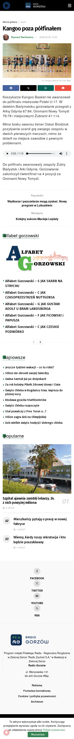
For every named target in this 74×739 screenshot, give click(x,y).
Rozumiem (38, 734)
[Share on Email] (63, 88)
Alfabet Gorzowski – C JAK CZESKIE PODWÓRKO (32, 329)
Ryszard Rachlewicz (22, 37)
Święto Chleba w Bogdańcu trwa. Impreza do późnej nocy (34, 392)
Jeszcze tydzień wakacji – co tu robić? (29, 367)
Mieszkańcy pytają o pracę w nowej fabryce (40, 521)
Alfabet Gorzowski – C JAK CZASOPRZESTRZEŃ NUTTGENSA (30, 295)
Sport (23, 21)
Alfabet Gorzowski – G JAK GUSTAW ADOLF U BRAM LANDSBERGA (32, 306)
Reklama (37, 685)
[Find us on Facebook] (37, 571)
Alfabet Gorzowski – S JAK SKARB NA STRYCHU (33, 283)
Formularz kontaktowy (37, 690)
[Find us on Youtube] (37, 596)
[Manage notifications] (6, 732)
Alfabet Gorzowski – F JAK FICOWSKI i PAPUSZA (34, 317)
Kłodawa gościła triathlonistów (25, 400)
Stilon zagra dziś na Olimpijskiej (25, 417)
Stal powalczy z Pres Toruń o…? (25, 411)
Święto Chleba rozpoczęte (22, 405)
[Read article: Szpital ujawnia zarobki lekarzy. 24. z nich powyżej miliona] (37, 469)
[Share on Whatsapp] (46, 88)
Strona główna (10, 21)
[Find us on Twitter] (37, 583)
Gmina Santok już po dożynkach (25, 379)
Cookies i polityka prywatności (37, 696)
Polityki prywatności (54, 730)
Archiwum (37, 701)
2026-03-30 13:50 (48, 37)
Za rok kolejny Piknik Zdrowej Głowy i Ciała (32, 384)
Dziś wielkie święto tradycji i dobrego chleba (34, 422)
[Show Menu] (69, 5)
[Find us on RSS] (37, 608)
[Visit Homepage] (39, 5)
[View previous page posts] (33, 342)
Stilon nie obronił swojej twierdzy (27, 373)
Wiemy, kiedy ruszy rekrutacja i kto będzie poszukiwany (39, 539)
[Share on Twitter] (28, 88)
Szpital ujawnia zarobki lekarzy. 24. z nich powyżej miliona (29, 500)
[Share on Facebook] (11, 88)
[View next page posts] (40, 342)
